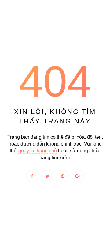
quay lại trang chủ (37, 151)
